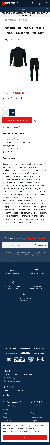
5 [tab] (19, 88)
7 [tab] (26, 88)
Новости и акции (37, 417)
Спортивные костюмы (16, 20)
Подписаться (40, 245)
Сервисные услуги (9, 406)
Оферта (5, 417)
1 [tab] (4, 88)
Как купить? (7, 409)
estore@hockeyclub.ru (11, 381)
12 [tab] (44, 88)
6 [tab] (23, 88)
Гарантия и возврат (10, 413)
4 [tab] (15, 88)
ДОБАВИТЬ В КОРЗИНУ (17, 120)
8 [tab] (30, 88)
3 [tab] (12, 88)
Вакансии (34, 413)
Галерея (34, 421)
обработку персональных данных (25, 255)
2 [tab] (8, 88)
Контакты (34, 409)
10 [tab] (37, 88)
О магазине (35, 406)
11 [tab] (41, 88)
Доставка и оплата (9, 421)
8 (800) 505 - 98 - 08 (10, 378)
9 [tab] (34, 88)
